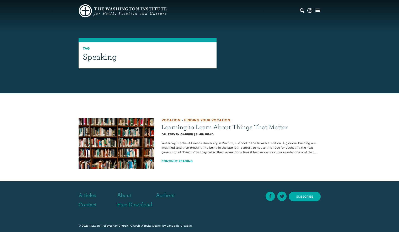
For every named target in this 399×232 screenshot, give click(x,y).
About (124, 195)
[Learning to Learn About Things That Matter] (116, 143)
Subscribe (304, 196)
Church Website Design (145, 225)
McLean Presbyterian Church (108, 225)
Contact (88, 204)
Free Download (134, 204)
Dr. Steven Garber (177, 134)
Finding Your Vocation (207, 120)
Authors (165, 195)
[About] (309, 10)
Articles (87, 195)
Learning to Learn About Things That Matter (224, 127)
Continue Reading (177, 161)
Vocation (170, 120)
